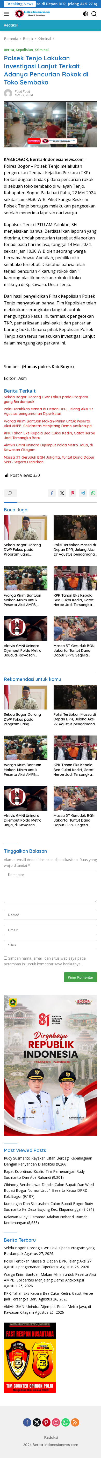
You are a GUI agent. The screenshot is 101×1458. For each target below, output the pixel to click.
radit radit (22, 91)
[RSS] (75, 1422)
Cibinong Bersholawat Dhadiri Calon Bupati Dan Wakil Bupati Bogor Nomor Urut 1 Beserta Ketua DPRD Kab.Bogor (49, 1190)
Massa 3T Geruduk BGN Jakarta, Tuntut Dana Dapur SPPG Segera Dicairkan (49, 459)
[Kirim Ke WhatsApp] (93, 493)
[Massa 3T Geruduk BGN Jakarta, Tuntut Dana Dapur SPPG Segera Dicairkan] (75, 628)
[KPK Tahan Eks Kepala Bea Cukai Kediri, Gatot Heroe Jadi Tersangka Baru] (75, 578)
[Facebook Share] (52, 493)
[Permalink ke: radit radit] (8, 92)
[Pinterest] (46, 1422)
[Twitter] (37, 1422)
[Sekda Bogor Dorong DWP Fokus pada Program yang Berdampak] (25, 527)
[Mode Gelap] (86, 14)
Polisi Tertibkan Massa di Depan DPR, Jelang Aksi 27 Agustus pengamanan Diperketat (48, 411)
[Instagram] (56, 1422)
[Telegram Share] (83, 493)
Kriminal (42, 49)
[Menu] (7, 13)
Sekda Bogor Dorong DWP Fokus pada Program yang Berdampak (46, 399)
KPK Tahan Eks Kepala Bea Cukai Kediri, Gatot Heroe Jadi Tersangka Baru (49, 435)
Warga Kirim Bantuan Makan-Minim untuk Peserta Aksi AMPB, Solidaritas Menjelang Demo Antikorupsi (48, 423)
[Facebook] (27, 1422)
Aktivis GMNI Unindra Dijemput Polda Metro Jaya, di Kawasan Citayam (48, 447)
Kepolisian (24, 49)
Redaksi (51, 1437)
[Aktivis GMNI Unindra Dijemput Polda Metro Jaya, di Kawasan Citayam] (25, 628)
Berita (9, 49)
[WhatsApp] (65, 1422)
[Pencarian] (94, 14)
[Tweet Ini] (62, 493)
